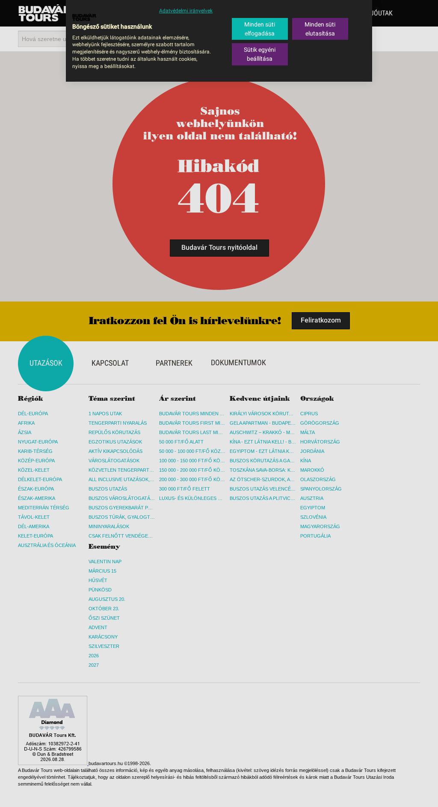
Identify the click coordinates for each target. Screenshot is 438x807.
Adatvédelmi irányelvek (186, 11)
